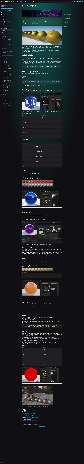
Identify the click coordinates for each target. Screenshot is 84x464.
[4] (48, 62)
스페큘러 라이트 (38, 252)
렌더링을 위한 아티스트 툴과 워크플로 (7, 41)
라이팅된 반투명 (6, 75)
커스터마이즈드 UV (6, 77)
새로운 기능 (4, 33)
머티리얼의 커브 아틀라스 (7, 74)
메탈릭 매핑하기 (67, 22)
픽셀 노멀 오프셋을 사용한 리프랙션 (8, 81)
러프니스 (24, 76)
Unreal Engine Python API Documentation (6, 108)
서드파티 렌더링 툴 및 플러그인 (7, 51)
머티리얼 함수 (6, 62)
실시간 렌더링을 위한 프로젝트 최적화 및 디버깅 (7, 46)
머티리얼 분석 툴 (6, 78)
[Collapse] (2, 52)
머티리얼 (4, 52)
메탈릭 (24, 77)
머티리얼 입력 (6, 58)
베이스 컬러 (25, 74)
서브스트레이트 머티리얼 (7, 68)
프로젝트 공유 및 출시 (6, 100)
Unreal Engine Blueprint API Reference (7, 104)
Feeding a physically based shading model (32, 411)
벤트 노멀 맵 (5, 71)
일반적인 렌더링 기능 (6, 43)
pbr (35, 420)
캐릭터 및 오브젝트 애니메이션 (7, 91)
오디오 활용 (4, 94)
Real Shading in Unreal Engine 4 (29, 413)
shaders (33, 420)
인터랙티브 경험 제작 (6, 90)
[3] (55, 62)
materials (23, 420)
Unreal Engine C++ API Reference (8, 105)
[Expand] (2, 40)
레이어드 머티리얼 (6, 65)
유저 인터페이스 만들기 (6, 93)
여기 (33, 23)
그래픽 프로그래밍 (5, 48)
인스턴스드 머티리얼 (6, 61)
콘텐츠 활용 (4, 36)
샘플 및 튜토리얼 (5, 101)
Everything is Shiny (28, 419)
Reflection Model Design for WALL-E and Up (32, 417)
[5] (30, 326)
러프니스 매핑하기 (68, 18)
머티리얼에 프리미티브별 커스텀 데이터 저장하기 (8, 83)
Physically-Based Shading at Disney (31, 415)
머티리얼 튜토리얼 (6, 69)
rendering (26, 420)
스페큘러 (24, 78)
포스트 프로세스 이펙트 (6, 44)
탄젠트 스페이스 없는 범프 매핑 (8, 72)
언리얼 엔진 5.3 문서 (4, 32)
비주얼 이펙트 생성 (5, 87)
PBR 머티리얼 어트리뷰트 (67, 14)
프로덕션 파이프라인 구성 (6, 97)
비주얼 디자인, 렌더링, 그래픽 (7, 39)
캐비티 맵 (66, 25)
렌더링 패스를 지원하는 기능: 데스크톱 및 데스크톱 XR (8, 86)
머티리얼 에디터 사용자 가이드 (8, 59)
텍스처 (4, 49)
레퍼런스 (65, 26)
